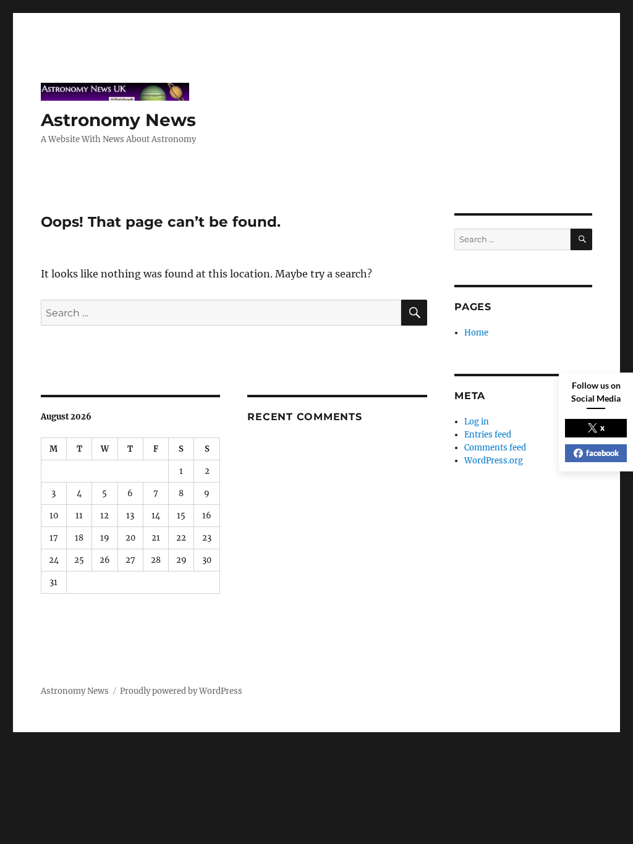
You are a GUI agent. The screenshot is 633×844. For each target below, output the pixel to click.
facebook (602, 453)
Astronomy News (118, 119)
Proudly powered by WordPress (181, 691)
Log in (476, 421)
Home (476, 332)
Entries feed (487, 434)
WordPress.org (493, 460)
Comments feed (495, 447)
